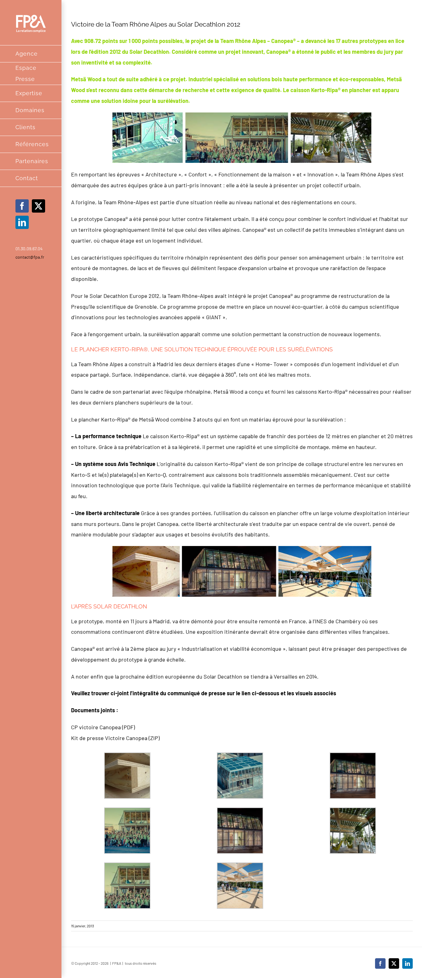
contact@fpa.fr (29, 257)
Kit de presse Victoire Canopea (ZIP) (115, 738)
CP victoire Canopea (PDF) (103, 727)
